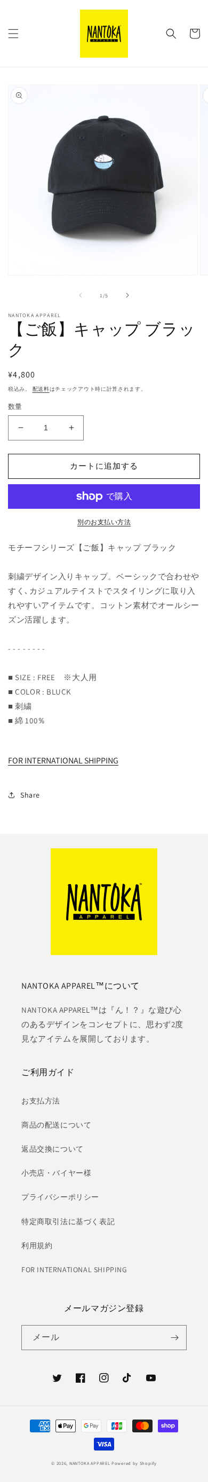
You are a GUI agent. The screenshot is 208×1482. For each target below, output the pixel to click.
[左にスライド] (80, 295)
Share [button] (30, 795)
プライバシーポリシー (60, 1197)
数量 (15, 406)
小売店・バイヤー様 (56, 1173)
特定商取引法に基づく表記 (68, 1221)
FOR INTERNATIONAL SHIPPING (63, 760)
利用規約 (36, 1245)
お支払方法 (40, 1101)
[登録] (174, 1337)
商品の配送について (56, 1125)
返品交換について (52, 1149)
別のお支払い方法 (104, 522)
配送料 (41, 388)
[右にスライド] (127, 295)
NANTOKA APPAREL (89, 1463)
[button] (13, 33)
